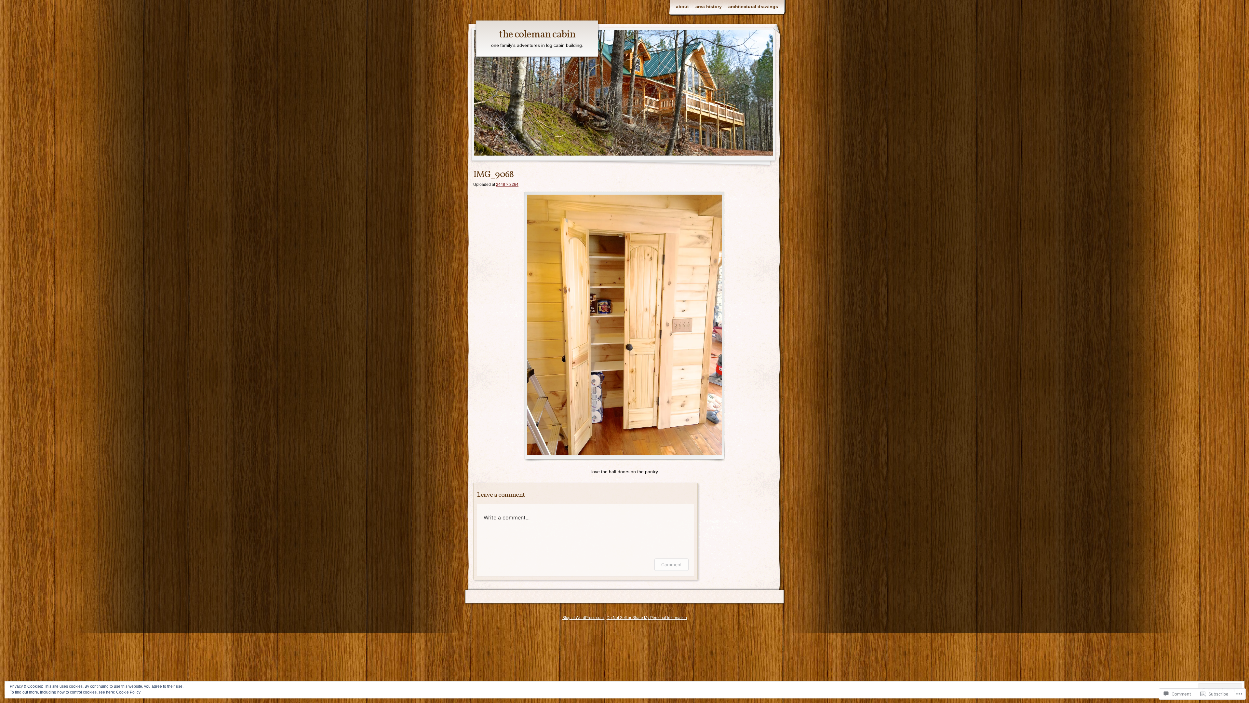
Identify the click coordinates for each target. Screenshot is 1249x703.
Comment (671, 564)
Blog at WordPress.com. (583, 617)
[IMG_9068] (624, 326)
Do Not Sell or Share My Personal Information (647, 617)
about (682, 6)
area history (708, 6)
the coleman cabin (537, 35)
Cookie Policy (128, 692)
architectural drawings (753, 6)
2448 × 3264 (507, 184)
